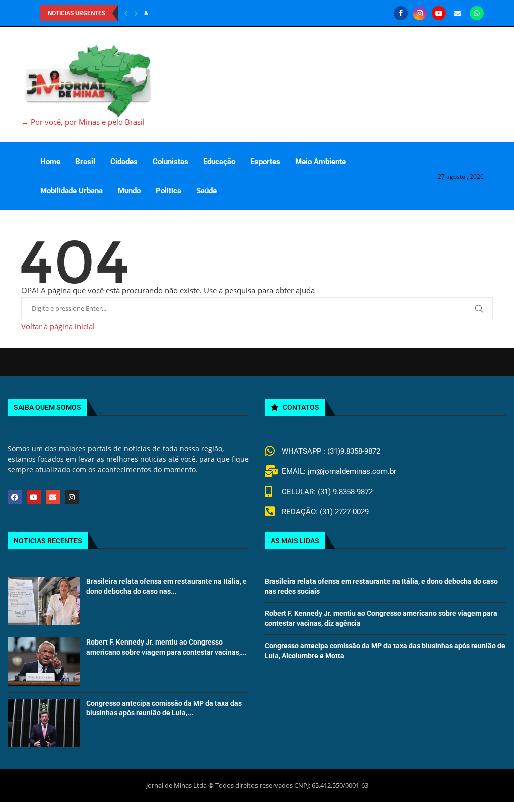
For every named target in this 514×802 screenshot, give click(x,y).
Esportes (265, 161)
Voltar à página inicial (58, 326)
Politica (168, 190)
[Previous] (126, 13)
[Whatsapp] (477, 13)
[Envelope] (53, 497)
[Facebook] (401, 13)
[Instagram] (420, 13)
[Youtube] (439, 13)
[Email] (458, 13)
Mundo (129, 190)
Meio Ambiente (320, 161)
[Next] (136, 13)
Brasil (85, 161)
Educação (219, 161)
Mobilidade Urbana (71, 190)
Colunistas (170, 161)
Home (50, 161)
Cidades (124, 161)
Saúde (206, 190)
